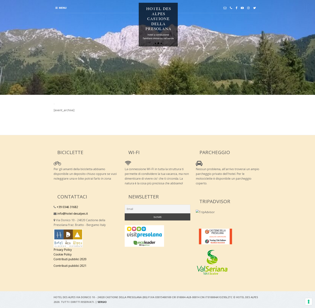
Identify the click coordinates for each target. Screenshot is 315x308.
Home (146, 51)
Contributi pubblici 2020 (70, 259)
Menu (63, 7)
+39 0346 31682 (67, 207)
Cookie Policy (63, 254)
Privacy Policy (63, 250)
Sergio (102, 302)
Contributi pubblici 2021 (70, 266)
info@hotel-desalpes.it (72, 214)
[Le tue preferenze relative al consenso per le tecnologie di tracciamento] (308, 301)
